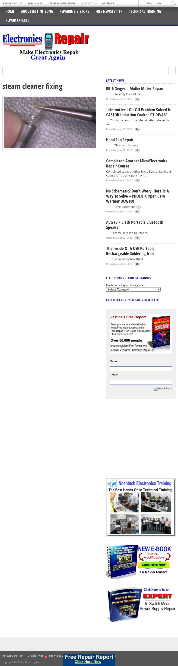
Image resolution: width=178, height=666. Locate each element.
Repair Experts (17, 20)
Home (10, 11)
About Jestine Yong (37, 11)
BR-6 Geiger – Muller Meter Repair (134, 88)
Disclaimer (35, 3)
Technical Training (145, 11)
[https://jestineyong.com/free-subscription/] (89, 660)
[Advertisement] (141, 442)
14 (137, 129)
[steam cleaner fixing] (50, 148)
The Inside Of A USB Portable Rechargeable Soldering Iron (130, 251)
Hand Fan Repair (119, 139)
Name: (114, 361)
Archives (108, 3)
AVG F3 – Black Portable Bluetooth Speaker (134, 225)
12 (137, 264)
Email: (114, 375)
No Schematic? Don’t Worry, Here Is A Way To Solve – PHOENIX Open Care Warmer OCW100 (137, 196)
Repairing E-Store (74, 11)
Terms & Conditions (61, 3)
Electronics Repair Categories (125, 285)
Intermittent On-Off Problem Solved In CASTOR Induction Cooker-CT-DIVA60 (138, 112)
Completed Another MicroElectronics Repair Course (136, 163)
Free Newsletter (108, 11)
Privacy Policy (12, 3)
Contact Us (89, 3)
